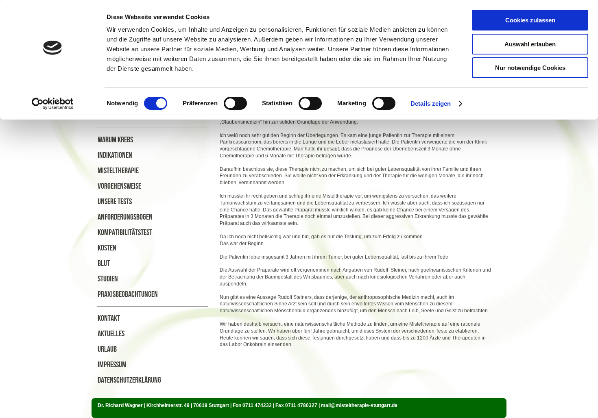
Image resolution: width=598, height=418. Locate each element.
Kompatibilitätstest (125, 232)
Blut (104, 263)
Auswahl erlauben (530, 44)
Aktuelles (111, 334)
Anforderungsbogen (125, 217)
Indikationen (115, 155)
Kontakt (109, 318)
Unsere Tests (115, 202)
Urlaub (107, 349)
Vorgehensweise (119, 186)
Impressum (112, 365)
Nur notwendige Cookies (530, 67)
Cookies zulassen (530, 20)
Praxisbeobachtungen (128, 294)
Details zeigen (430, 103)
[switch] (235, 103)
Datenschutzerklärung (129, 380)
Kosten (107, 248)
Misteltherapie (118, 171)
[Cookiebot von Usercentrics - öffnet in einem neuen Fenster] (52, 104)
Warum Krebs (115, 140)
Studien (108, 279)
